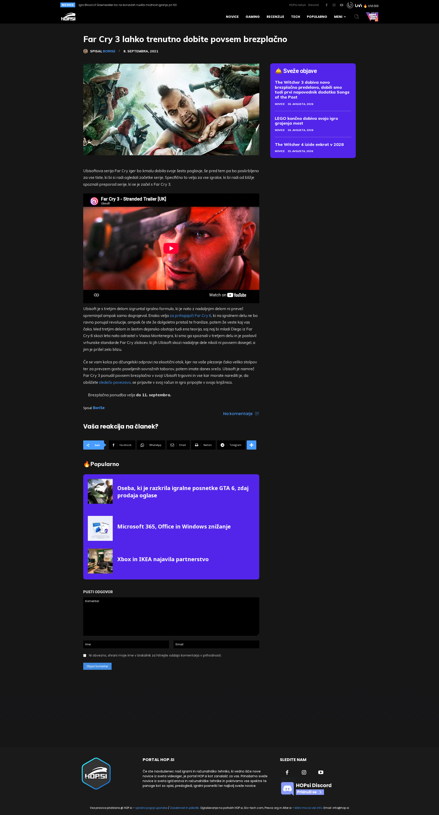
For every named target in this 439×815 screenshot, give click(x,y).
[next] (211, 5)
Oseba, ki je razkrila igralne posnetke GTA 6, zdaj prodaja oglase (122, 5)
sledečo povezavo (115, 382)
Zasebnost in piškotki (184, 808)
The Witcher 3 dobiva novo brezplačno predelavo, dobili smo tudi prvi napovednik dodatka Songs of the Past (312, 90)
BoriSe (109, 51)
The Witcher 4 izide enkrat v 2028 (309, 144)
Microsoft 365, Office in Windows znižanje (174, 526)
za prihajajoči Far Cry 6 (190, 315)
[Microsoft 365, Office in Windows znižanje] (100, 528)
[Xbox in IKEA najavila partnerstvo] (100, 561)
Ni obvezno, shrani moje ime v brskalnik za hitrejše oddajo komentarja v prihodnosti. (155, 655)
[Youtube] (341, 5)
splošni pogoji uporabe (151, 808)
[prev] (204, 5)
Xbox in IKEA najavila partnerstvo (163, 559)
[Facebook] (326, 5)
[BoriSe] (86, 51)
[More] (251, 445)
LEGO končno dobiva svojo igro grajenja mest (306, 121)
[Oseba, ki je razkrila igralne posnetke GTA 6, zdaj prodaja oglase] (100, 491)
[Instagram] (334, 5)
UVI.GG (373, 6)
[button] (357, 17)
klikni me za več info (308, 808)
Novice (280, 104)
